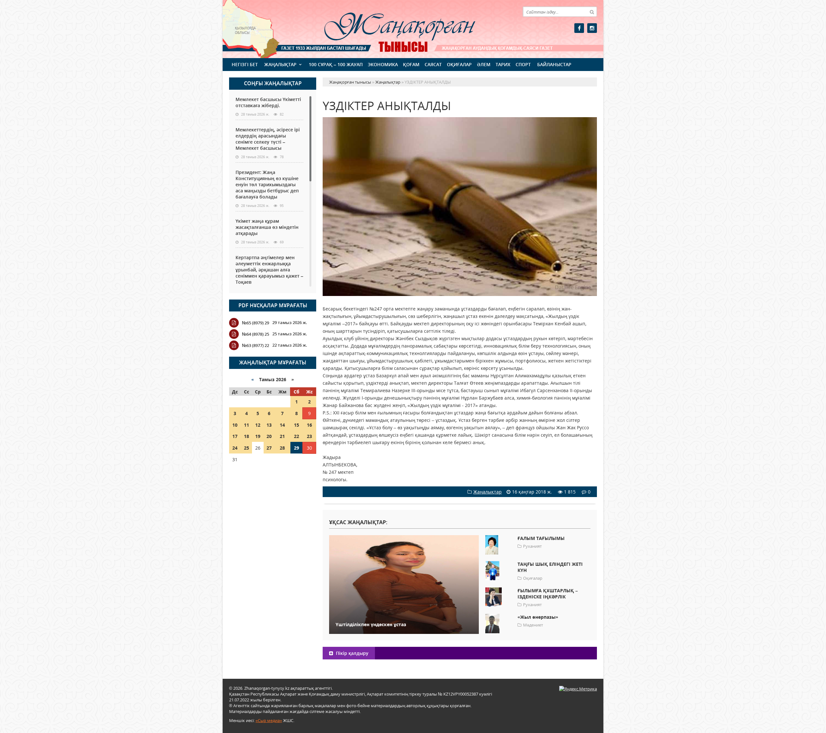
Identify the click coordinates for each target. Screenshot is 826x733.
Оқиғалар (459, 64)
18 (246, 436)
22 (296, 436)
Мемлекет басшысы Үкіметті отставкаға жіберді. (268, 102)
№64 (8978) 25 (255, 334)
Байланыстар (554, 64)
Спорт (523, 64)
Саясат (433, 64)
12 (257, 425)
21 (282, 436)
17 (234, 436)
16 (309, 425)
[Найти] (592, 11)
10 (234, 425)
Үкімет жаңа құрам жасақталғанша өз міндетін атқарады (267, 227)
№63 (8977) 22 (255, 345)
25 (246, 448)
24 (234, 448)
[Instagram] (592, 28)
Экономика (383, 64)
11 (246, 425)
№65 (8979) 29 (255, 323)
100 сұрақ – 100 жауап (336, 64)
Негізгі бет (245, 64)
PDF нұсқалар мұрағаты (272, 305)
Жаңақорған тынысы (390, 28)
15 (296, 425)
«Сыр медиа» (269, 720)
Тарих (503, 64)
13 (269, 425)
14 (282, 425)
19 (257, 436)
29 (296, 448)
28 (282, 448)
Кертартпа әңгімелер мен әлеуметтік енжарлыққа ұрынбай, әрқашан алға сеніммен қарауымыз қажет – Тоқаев (269, 269)
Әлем (483, 64)
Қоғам (411, 64)
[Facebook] (579, 28)
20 (269, 436)
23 (309, 436)
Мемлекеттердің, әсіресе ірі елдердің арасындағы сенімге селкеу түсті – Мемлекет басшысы (268, 139)
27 (269, 448)
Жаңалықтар (280, 64)
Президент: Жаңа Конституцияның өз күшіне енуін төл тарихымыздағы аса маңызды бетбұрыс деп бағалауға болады (267, 184)
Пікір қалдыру (351, 653)
